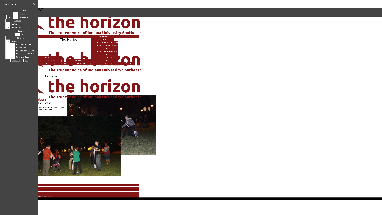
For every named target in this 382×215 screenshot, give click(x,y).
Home (10, 17)
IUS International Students (25, 54)
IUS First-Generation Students (26, 51)
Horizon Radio (17, 61)
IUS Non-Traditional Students (26, 47)
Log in (50, 196)
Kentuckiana (23, 17)
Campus (22, 14)
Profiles (14, 24)
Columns (24, 34)
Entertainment (16, 27)
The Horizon (9, 4)
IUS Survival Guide (22, 57)
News (24, 11)
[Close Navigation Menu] (33, 3)
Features (18, 21)
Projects (104, 39)
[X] (59, 7)
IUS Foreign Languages (108, 42)
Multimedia (102, 36)
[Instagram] (59, 3)
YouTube (28, 61)
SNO (45, 196)
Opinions (21, 31)
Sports (33, 27)
